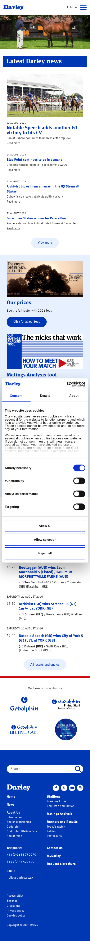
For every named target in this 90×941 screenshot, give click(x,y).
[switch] (79, 481)
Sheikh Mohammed (19, 821)
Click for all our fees (26, 322)
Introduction (15, 817)
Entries (51, 831)
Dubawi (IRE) (33, 614)
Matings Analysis (59, 814)
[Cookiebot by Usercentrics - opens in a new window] (67, 384)
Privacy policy (15, 910)
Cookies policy (16, 915)
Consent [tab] (16, 395)
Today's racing (56, 826)
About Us (13, 812)
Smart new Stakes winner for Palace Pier (36, 218)
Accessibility (15, 895)
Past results (54, 835)
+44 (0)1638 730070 (21, 854)
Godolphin (13, 826)
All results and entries (45, 664)
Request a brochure (61, 864)
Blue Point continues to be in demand (34, 160)
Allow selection (45, 539)
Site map (12, 900)
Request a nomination (61, 806)
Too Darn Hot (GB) (37, 582)
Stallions (53, 797)
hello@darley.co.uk (20, 877)
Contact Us (55, 848)
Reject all (45, 553)
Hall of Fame (14, 835)
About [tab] (73, 395)
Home (11, 797)
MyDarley (54, 856)
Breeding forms (56, 801)
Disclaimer (13, 905)
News (10, 804)
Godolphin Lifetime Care (22, 831)
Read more (13, 143)
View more (45, 242)
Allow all (45, 526)
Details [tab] (45, 395)
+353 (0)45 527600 (20, 862)
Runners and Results (62, 822)
